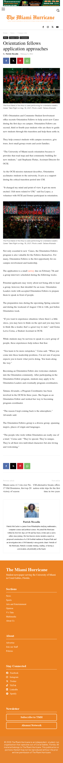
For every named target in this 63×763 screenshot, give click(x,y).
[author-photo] (31, 517)
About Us (10, 620)
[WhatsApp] (27, 61)
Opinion (9, 608)
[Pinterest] (20, 61)
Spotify (13, 693)
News (12, 33)
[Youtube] (57, 27)
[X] (52, 27)
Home (5, 33)
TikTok (12, 685)
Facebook (13, 672)
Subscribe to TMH (32, 717)
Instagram (13, 677)
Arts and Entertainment (16, 604)
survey (31, 270)
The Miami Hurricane (27, 569)
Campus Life (22, 33)
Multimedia (11, 616)
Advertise (10, 642)
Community (24, 38)
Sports (9, 599)
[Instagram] (48, 27)
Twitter (12, 681)
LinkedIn (13, 689)
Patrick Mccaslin (12, 54)
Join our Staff (12, 646)
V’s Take (10, 612)
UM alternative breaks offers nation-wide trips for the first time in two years (46, 488)
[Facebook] (43, 27)
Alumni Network (31, 725)
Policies (9, 650)
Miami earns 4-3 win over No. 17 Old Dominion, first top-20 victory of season (17, 488)
